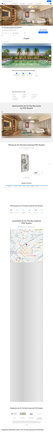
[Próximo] (50, 56)
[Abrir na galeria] (50, 67)
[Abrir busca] (50, 3)
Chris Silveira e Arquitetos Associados (39, 418)
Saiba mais (10, 1)
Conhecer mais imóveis (43, 32)
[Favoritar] (33, 26)
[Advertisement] (26, 83)
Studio (26, 149)
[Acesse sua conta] (48, 3)
